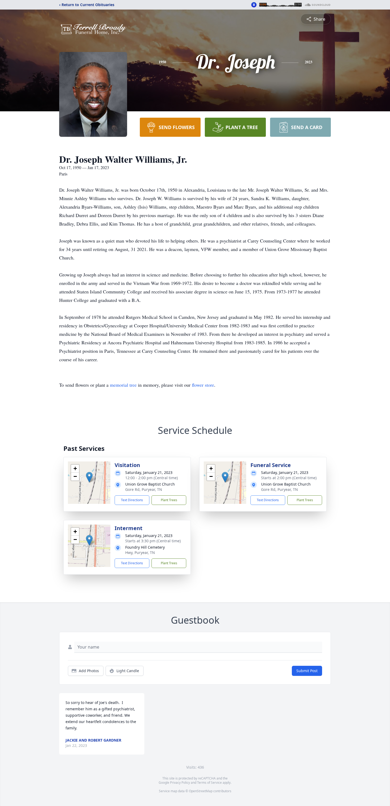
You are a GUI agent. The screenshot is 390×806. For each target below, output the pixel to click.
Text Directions (132, 500)
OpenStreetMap (201, 791)
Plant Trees (169, 500)
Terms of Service (209, 782)
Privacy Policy (180, 782)
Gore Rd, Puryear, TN (143, 489)
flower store (203, 385)
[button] (89, 477)
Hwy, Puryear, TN (140, 552)
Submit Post (307, 670)
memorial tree (123, 385)
